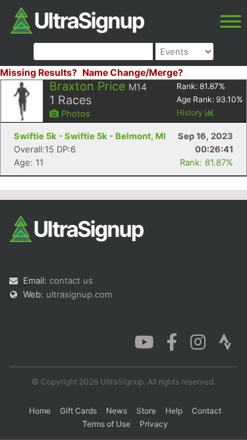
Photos (74, 113)
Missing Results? (38, 72)
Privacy (154, 424)
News (116, 411)
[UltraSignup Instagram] (198, 341)
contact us (71, 280)
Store (146, 411)
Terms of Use (106, 424)
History (191, 112)
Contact (206, 411)
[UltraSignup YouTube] (144, 341)
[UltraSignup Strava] (225, 341)
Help (173, 411)
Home (40, 411)
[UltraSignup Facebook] (171, 341)
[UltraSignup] (77, 19)
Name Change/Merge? (132, 72)
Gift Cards (78, 411)
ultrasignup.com (79, 294)
